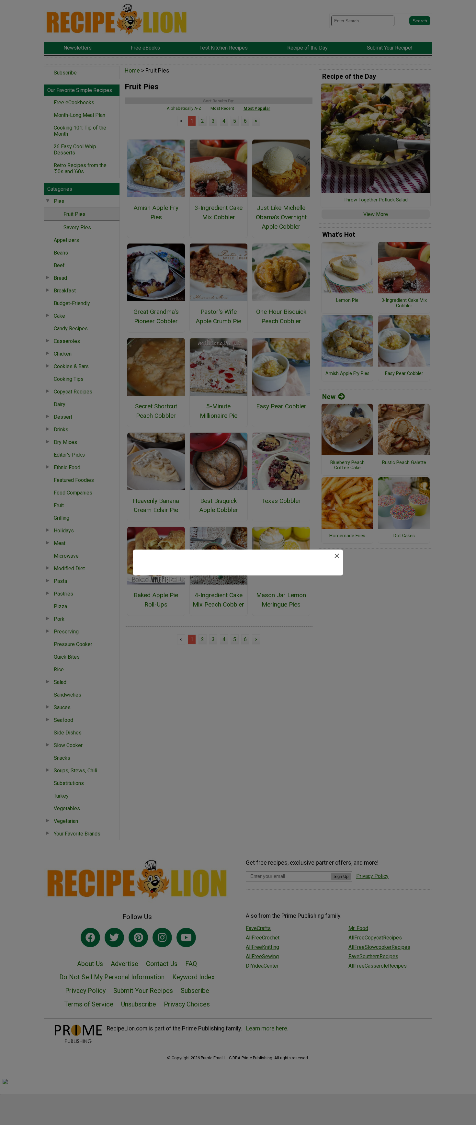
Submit (238, 604)
